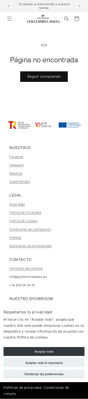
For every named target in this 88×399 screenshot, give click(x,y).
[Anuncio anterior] (9, 6)
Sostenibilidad (19, 181)
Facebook (16, 156)
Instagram (16, 165)
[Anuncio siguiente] (79, 6)
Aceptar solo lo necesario (44, 363)
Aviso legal (17, 204)
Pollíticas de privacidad (22, 387)
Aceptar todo (44, 351)
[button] (9, 19)
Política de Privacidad (25, 212)
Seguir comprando (44, 76)
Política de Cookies (23, 221)
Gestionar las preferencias (44, 374)
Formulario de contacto (26, 268)
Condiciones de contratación (30, 229)
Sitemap (15, 237)
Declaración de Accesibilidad (30, 246)
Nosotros (15, 173)
